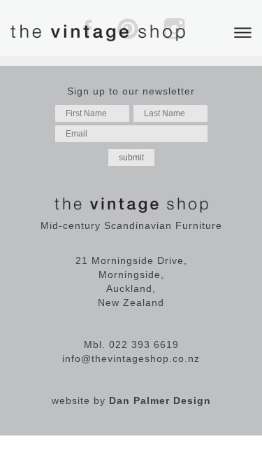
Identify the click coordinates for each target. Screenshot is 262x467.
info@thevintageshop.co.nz (131, 358)
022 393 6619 (144, 344)
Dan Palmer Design (160, 400)
